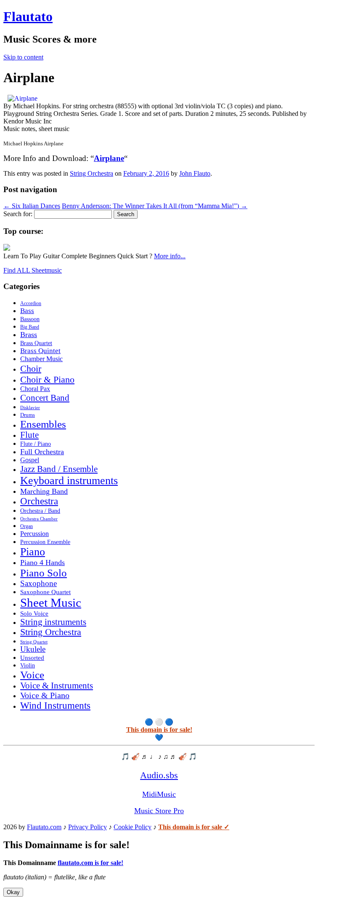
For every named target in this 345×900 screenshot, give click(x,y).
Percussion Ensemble (45, 542)
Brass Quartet (36, 343)
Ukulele (32, 649)
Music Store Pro (159, 810)
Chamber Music (41, 359)
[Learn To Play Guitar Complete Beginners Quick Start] (6, 248)
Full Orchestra (42, 451)
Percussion (34, 534)
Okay (13, 892)
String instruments (53, 622)
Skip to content (23, 57)
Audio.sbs (159, 775)
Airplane (109, 158)
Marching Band (44, 491)
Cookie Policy (132, 826)
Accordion (30, 303)
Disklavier (30, 407)
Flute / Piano (35, 443)
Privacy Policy (87, 826)
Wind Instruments (55, 705)
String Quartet (34, 642)
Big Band (29, 327)
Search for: (17, 213)
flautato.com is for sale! (90, 862)
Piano (32, 552)
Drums (27, 415)
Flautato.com (44, 826)
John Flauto (194, 173)
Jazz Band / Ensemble (59, 469)
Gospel (29, 459)
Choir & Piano (47, 379)
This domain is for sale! (159, 729)
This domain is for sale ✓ (193, 826)
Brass (28, 334)
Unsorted (32, 657)
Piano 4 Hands (42, 562)
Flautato (28, 16)
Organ (26, 526)
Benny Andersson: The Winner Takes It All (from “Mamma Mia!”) (154, 205)
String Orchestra (91, 173)
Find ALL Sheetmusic (32, 270)
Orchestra (39, 501)
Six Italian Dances (31, 205)
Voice (32, 674)
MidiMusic (159, 794)
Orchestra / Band (40, 511)
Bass (27, 311)
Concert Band (44, 398)
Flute (29, 434)
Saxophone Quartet (45, 592)
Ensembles (43, 424)
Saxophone (38, 583)
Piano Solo (43, 573)
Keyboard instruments (69, 480)
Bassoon (30, 319)
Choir (30, 368)
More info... (170, 256)
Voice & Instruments (56, 685)
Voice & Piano (44, 695)
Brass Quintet (40, 351)
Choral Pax (35, 388)
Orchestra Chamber (39, 518)
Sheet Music (50, 602)
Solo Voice (34, 613)
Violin (27, 665)
